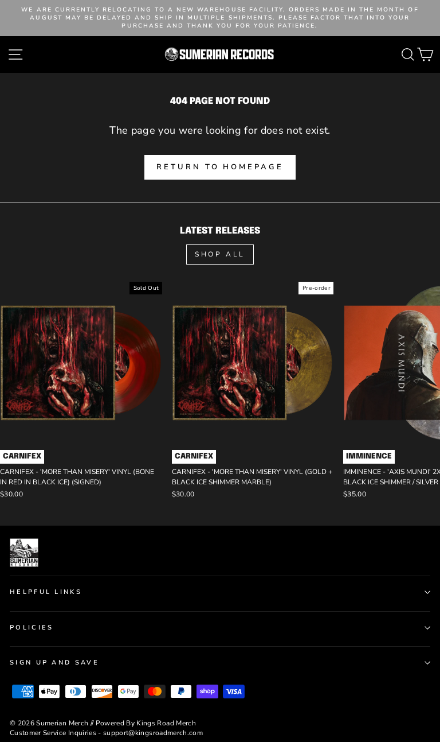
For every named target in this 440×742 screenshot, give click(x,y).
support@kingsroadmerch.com (153, 732)
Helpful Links (46, 592)
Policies (32, 627)
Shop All (220, 254)
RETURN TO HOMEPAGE (219, 167)
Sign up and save (54, 662)
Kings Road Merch (166, 723)
